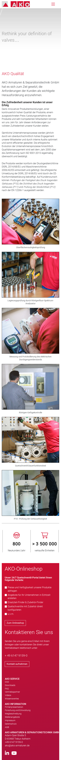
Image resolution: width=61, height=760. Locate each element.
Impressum (10, 720)
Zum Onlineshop (15, 623)
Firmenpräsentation (14, 707)
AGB (7, 727)
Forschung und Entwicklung (17, 710)
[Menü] (53, 4)
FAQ (7, 688)
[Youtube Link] (14, 753)
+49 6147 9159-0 (14, 742)
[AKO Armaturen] (18, 4)
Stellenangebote (12, 717)
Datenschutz (11, 724)
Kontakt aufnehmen (17, 664)
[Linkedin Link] (7, 753)
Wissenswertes (12, 698)
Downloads (10, 685)
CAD (7, 682)
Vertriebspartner (12, 692)
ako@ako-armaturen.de (17, 745)
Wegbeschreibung (13, 713)
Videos (8, 695)
